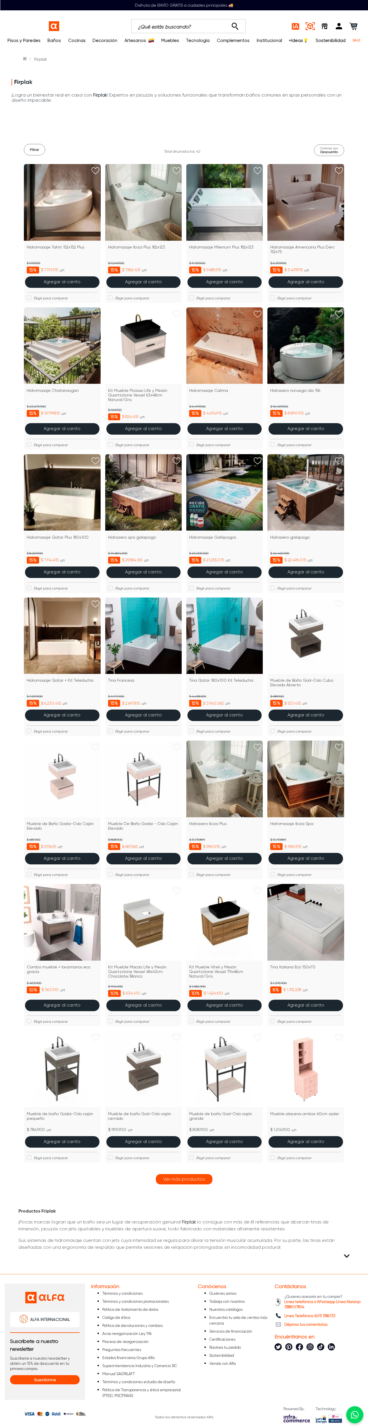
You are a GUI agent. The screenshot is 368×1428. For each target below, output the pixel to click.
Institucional (269, 40)
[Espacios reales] (310, 26)
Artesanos (135, 40)
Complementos (233, 40)
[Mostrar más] (184, 1179)
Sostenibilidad (331, 40)
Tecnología (198, 40)
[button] (339, 26)
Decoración (105, 40)
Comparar (65, 298)
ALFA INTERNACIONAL (50, 1319)
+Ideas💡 (298, 40)
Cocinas (77, 40)
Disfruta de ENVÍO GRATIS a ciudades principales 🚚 (184, 5)
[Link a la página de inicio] (25, 59)
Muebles (170, 40)
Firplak (40, 59)
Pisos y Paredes (24, 40)
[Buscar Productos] (235, 25)
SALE (356, 40)
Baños (54, 40)
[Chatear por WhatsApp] (354, 1414)
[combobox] (188, 26)
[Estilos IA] (296, 26)
